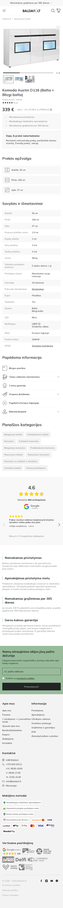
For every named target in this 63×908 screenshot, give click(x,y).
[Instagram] (47, 881)
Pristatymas (37, 710)
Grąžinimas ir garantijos (43, 727)
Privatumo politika (11, 885)
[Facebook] (42, 881)
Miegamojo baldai (22, 19)
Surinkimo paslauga (41, 723)
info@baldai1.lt (13, 781)
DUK (33, 731)
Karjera (5, 734)
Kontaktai (7, 743)
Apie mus (6, 710)
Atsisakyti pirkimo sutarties (44, 736)
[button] (31, 3)
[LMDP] (39, 323)
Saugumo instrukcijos (42, 345)
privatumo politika (25, 678)
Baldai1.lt (7, 19)
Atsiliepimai (7, 738)
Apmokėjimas (38, 714)
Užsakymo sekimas (40, 719)
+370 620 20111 (14, 764)
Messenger (11, 785)
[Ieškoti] (53, 11)
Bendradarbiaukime (12, 730)
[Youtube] (53, 881)
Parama (6, 714)
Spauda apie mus (11, 726)
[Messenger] (58, 881)
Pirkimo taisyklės (10, 895)
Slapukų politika (10, 890)
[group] (31, 520)
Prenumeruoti (31, 686)
